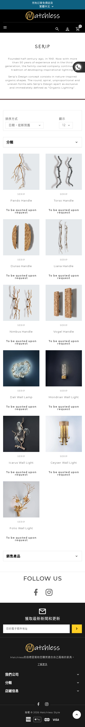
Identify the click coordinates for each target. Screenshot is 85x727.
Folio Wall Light (21, 528)
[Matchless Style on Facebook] (36, 594)
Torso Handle (64, 200)
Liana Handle (64, 266)
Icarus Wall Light (21, 462)
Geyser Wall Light (64, 462)
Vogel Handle (63, 331)
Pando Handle (21, 200)
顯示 (62, 119)
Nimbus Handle (21, 331)
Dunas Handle (21, 266)
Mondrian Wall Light (64, 397)
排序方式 (11, 119)
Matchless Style (50, 712)
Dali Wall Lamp (21, 397)
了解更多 (42, 664)
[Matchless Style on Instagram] (49, 594)
